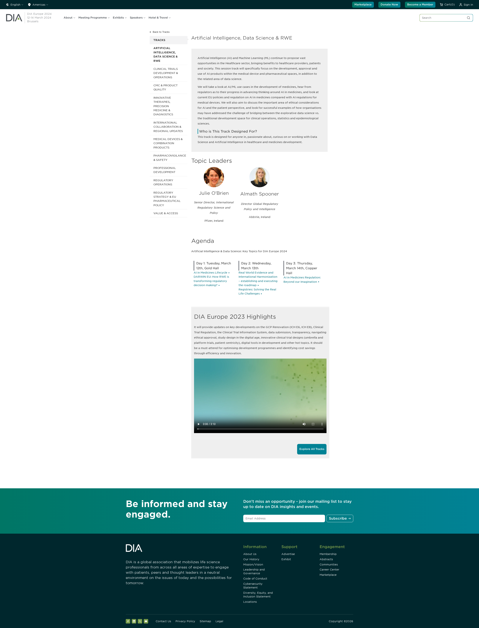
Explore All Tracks (311, 449)
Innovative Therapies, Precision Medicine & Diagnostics (163, 106)
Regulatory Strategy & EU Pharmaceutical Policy (167, 199)
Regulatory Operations (163, 182)
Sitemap (205, 621)
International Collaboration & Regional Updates (168, 127)
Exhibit (286, 559)
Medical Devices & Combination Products (168, 143)
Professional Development (164, 170)
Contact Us (163, 621)
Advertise (288, 554)
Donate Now (389, 4)
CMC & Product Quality (165, 87)
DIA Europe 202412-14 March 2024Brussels (39, 17)
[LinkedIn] (134, 621)
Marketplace (363, 4)
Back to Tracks (161, 32)
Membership (328, 554)
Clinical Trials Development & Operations (165, 73)
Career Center (329, 569)
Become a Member (420, 4)
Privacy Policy (185, 621)
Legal (219, 621)
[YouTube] (146, 621)
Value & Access (165, 213)
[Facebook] (128, 621)
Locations (250, 601)
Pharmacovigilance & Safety (169, 157)
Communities (329, 564)
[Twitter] (140, 621)
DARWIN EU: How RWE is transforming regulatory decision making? (211, 281)
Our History (251, 559)
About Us (249, 554)
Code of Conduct (255, 578)
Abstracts (326, 559)
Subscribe (338, 518)
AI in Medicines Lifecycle (210, 272)
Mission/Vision (253, 564)
